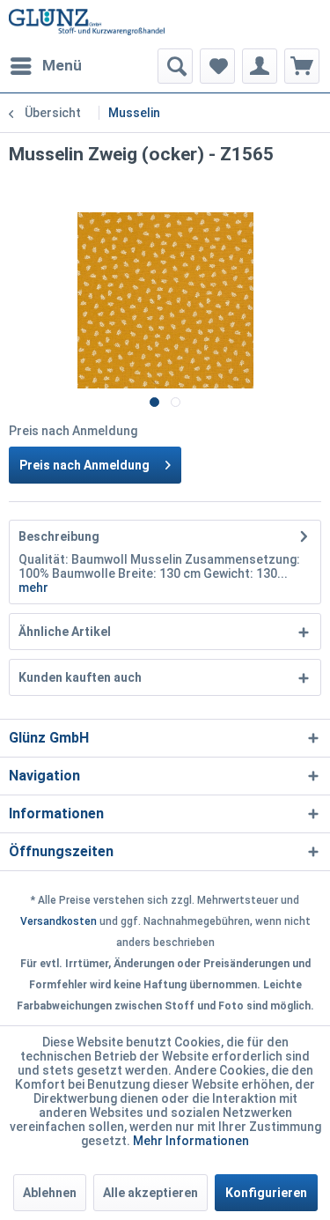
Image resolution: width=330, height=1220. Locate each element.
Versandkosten (58, 921)
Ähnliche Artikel (64, 632)
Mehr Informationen (191, 1141)
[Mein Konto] (259, 66)
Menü (62, 65)
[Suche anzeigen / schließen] (175, 66)
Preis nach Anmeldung (84, 465)
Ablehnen (50, 1193)
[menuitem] (45, 66)
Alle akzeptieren (150, 1193)
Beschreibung (58, 536)
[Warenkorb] (301, 66)
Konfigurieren (266, 1193)
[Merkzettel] (217, 66)
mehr (33, 587)
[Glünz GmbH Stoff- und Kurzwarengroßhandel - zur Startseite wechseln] (87, 24)
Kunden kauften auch (80, 677)
